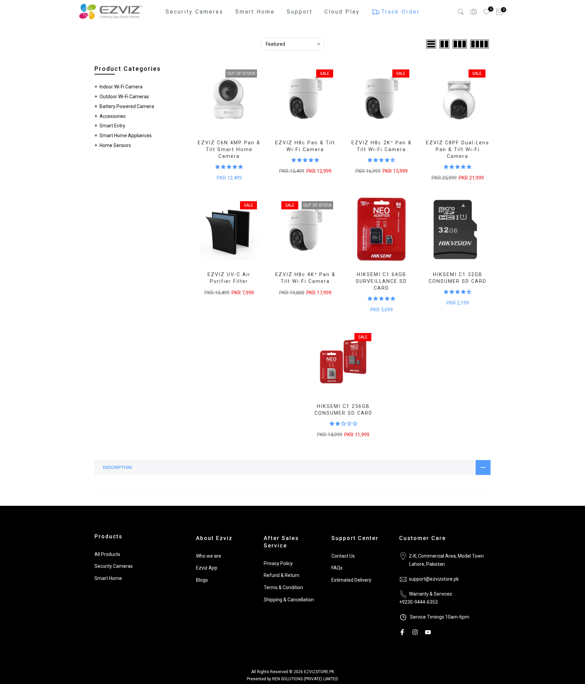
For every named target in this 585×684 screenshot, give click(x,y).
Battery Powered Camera (127, 106)
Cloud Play (342, 11)
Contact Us (343, 556)
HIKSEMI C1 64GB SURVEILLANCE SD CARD (381, 281)
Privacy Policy (278, 563)
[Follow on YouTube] (428, 632)
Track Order (401, 11)
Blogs (202, 580)
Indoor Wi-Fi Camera (121, 86)
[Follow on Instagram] (415, 632)
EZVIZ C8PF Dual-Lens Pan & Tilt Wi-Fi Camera (457, 149)
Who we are (208, 556)
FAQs (337, 568)
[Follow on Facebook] (402, 632)
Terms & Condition (283, 587)
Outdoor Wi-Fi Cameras (124, 96)
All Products (107, 554)
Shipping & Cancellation (289, 599)
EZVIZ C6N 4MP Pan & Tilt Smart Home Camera (229, 149)
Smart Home (108, 578)
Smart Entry (112, 125)
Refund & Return (281, 575)
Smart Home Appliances (126, 135)
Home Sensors (115, 145)
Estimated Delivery (351, 580)
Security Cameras (113, 566)
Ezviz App (206, 568)
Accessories (113, 116)
